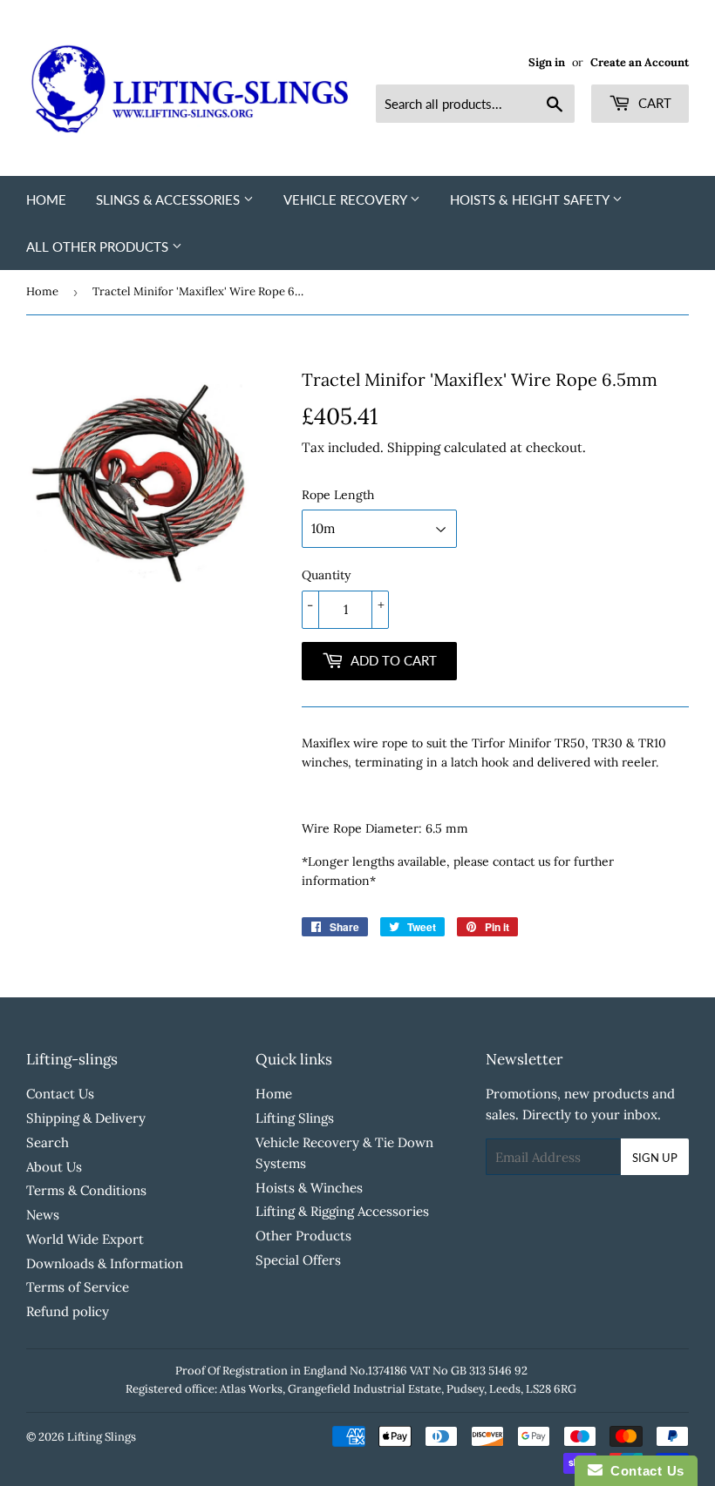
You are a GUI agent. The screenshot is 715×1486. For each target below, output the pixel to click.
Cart (653, 103)
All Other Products (99, 246)
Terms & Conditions (86, 1190)
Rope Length (338, 495)
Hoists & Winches (309, 1187)
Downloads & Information (104, 1263)
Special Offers (298, 1260)
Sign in (546, 62)
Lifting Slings (294, 1118)
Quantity (326, 575)
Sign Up (655, 1158)
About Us (54, 1166)
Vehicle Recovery (346, 199)
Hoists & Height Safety (531, 199)
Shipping (413, 447)
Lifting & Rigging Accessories (342, 1211)
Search (47, 1142)
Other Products (303, 1235)
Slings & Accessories (169, 199)
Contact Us (60, 1093)
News (42, 1214)
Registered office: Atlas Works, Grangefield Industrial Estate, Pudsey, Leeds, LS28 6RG (351, 1388)
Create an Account (639, 62)
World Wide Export (85, 1239)
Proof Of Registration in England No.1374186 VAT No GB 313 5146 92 (351, 1370)
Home (46, 199)
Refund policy (67, 1311)
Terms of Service (77, 1287)
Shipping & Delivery (86, 1118)
